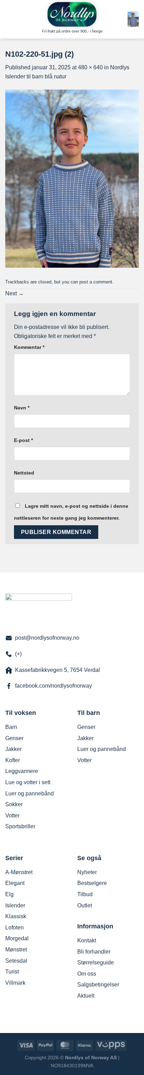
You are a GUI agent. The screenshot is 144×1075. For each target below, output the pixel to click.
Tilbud (85, 894)
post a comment (95, 281)
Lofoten (14, 927)
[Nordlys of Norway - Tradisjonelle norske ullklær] (72, 14)
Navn (21, 407)
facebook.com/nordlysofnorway (53, 686)
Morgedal (17, 938)
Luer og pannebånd (29, 793)
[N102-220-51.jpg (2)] (72, 178)
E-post (23, 440)
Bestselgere (92, 883)
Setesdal (16, 961)
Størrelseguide (95, 962)
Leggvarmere (21, 771)
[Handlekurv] (133, 19)
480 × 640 (90, 67)
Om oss (86, 974)
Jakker (13, 749)
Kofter (12, 760)
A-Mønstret (19, 872)
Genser (14, 738)
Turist (12, 972)
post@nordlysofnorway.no (47, 638)
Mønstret (16, 950)
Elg (9, 894)
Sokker (14, 804)
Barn (11, 727)
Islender (15, 905)
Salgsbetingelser (98, 985)
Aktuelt (85, 996)
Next (14, 293)
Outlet (84, 905)
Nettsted (24, 473)
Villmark (15, 983)
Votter (12, 815)
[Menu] (9, 12)
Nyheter (87, 872)
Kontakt (86, 940)
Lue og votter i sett (27, 782)
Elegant (14, 883)
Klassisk (15, 916)
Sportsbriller (20, 826)
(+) (18, 654)
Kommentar (29, 347)
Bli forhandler (93, 952)
